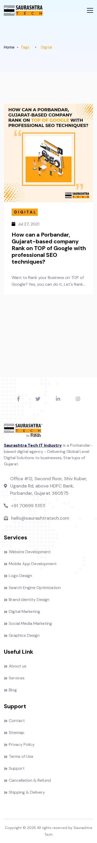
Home (9, 47)
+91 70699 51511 (28, 506)
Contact (17, 720)
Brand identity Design (29, 599)
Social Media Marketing (30, 623)
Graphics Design (24, 635)
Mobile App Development (33, 563)
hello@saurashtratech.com (40, 518)
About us (17, 666)
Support (17, 768)
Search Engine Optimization (35, 587)
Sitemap (16, 732)
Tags (25, 47)
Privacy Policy (22, 744)
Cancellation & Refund (30, 780)
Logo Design (20, 575)
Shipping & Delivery (27, 792)
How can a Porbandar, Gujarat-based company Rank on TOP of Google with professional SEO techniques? (49, 248)
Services (17, 678)
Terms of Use (21, 756)
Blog (13, 690)
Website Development (30, 551)
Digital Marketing (24, 611)
